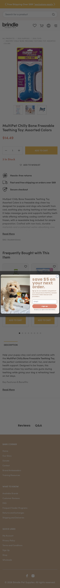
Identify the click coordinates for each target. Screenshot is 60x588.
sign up (45, 306)
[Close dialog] (57, 276)
